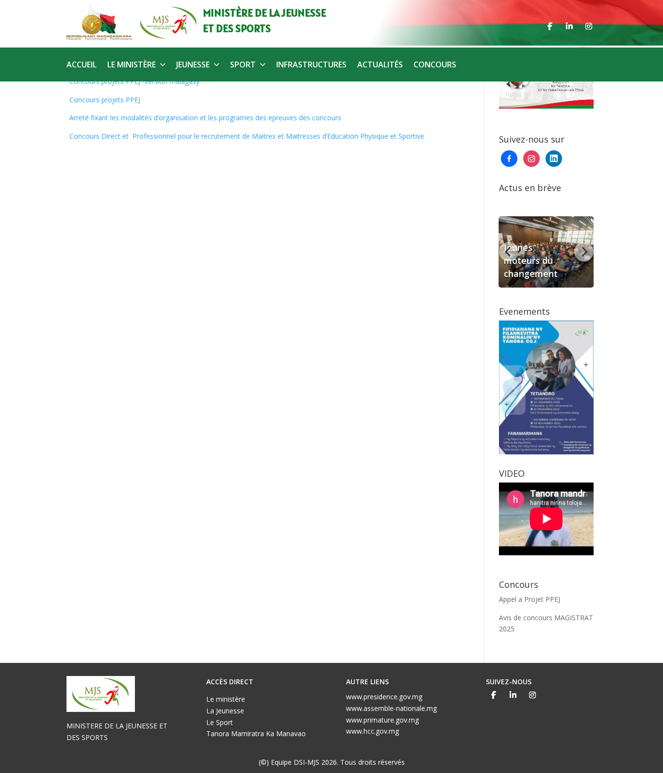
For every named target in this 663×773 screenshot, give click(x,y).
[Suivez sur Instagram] (589, 26)
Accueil (81, 65)
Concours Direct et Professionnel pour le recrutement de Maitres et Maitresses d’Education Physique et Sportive (246, 136)
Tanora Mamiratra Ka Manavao (256, 733)
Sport (243, 65)
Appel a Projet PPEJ (529, 599)
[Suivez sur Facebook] (550, 26)
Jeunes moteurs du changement (531, 260)
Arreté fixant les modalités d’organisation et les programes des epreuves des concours (205, 117)
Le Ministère (131, 65)
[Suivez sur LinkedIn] (569, 26)
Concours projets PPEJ (104, 99)
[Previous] (508, 251)
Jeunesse (193, 65)
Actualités (380, 65)
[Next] (584, 251)
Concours (435, 65)
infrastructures (311, 65)
